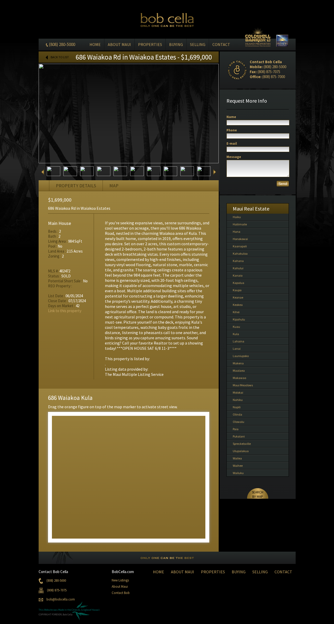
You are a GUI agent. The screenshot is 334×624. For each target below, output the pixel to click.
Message (233, 157)
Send (282, 184)
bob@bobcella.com (60, 599)
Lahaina (238, 341)
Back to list (60, 57)
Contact (221, 44)
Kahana (238, 261)
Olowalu (238, 422)
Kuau (236, 327)
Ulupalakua (241, 451)
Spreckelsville (242, 444)
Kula (236, 334)
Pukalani (239, 436)
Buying (176, 44)
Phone (231, 130)
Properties (150, 44)
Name (231, 117)
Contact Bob (121, 593)
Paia (235, 429)
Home (95, 44)
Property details (76, 186)
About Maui (119, 44)
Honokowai (240, 239)
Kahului (238, 268)
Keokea (238, 305)
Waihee (238, 466)
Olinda (237, 414)
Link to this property (64, 310)
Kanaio (237, 275)
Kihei (236, 312)
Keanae (238, 297)
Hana (236, 232)
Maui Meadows (243, 385)
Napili (237, 407)
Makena (238, 363)
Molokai (238, 392)
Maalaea (239, 370)
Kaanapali (240, 246)
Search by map (257, 494)
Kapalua (238, 283)
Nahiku (238, 400)
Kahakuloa (240, 253)
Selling (197, 44)
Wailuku (238, 473)
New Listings (120, 580)
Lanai (237, 349)
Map (113, 186)
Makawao (239, 378)
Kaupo (237, 290)
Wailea (237, 458)
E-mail (231, 143)
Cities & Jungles (80, 609)
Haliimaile (240, 224)
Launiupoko (241, 356)
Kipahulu (239, 319)
